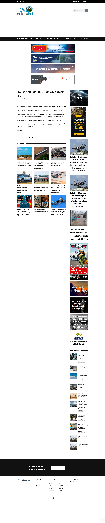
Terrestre (21, 38)
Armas (37, 38)
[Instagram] (23, 1)
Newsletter (80, 38)
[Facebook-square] (17, 1)
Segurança (49, 38)
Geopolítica (43, 38)
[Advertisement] (52, 24)
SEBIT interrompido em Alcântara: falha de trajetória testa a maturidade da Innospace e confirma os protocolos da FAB (41, 165)
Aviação (26, 38)
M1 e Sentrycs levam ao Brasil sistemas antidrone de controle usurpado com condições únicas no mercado (24, 189)
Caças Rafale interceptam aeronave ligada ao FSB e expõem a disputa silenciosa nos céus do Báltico (83, 377)
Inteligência (66, 38)
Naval (31, 38)
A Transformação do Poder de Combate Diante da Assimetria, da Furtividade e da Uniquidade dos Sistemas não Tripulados (82, 406)
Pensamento (73, 38)
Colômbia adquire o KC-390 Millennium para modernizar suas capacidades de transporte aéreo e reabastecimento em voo (58, 189)
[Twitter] (20, 1)
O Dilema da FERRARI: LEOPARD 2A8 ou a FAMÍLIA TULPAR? (82, 367)
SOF (34, 38)
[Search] (86, 10)
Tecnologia (59, 38)
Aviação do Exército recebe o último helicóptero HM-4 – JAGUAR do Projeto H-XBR (58, 163)
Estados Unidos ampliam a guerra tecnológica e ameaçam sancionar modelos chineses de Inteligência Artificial (24, 213)
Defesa (54, 38)
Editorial (86, 38)
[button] (26, 138)
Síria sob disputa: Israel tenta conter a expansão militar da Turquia (83, 395)
